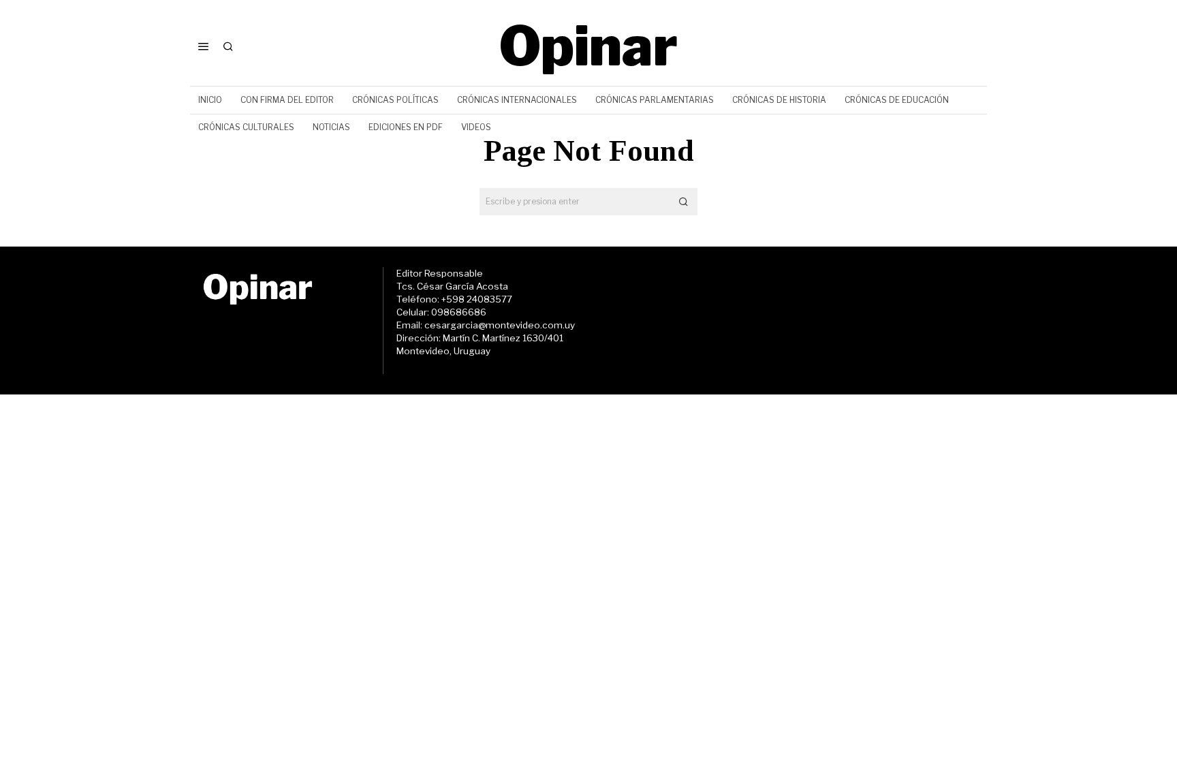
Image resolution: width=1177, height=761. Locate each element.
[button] (683, 201)
